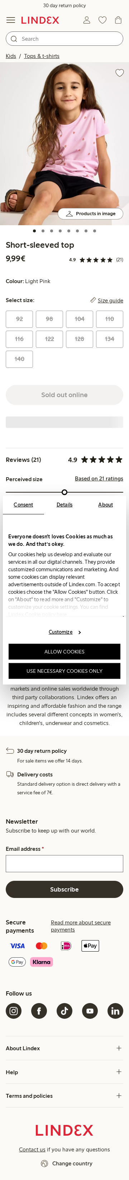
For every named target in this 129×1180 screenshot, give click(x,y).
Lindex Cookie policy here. (38, 614)
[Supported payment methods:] (64, 954)
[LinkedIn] (115, 1011)
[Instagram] (14, 1011)
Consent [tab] (23, 504)
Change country (72, 1163)
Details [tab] (65, 504)
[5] (68, 231)
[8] (94, 231)
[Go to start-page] (40, 20)
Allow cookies (64, 651)
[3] (51, 231)
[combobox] (64, 38)
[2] (43, 231)
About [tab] (105, 504)
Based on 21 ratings (99, 479)
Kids (11, 56)
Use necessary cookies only (64, 670)
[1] (34, 231)
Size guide (110, 300)
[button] (64, 143)
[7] (86, 231)
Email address (25, 849)
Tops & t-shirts (41, 56)
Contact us (32, 1149)
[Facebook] (39, 1011)
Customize (61, 632)
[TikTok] (64, 1011)
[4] (60, 231)
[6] (77, 231)
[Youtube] (90, 1011)
